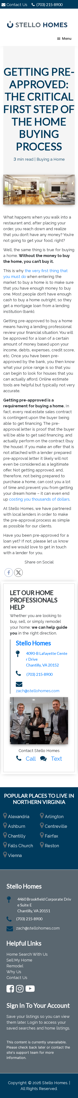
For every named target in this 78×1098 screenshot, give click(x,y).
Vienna (15, 855)
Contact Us (16, 4)
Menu (67, 38)
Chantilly (17, 836)
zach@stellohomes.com (37, 691)
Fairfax (51, 836)
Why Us (13, 971)
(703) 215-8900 (49, 4)
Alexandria (18, 816)
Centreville (56, 826)
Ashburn (16, 826)
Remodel (14, 966)
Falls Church (20, 845)
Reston (52, 845)
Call (31, 758)
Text (56, 758)
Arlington (54, 816)
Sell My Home (19, 960)
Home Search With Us (27, 954)
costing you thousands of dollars (39, 499)
